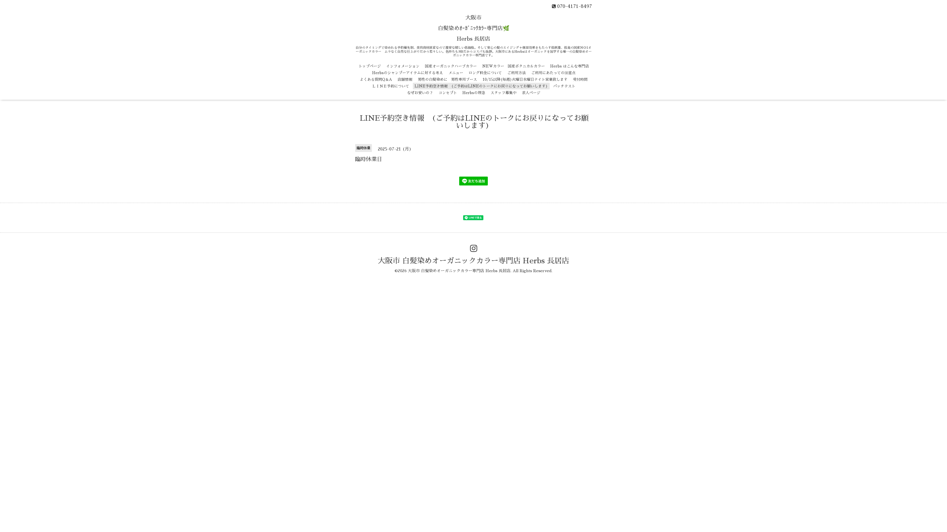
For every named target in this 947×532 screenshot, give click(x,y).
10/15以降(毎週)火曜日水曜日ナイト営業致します (524, 79)
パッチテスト (564, 86)
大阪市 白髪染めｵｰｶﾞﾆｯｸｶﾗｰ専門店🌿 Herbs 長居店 (474, 28)
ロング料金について (485, 73)
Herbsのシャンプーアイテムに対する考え (407, 73)
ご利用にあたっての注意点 (553, 73)
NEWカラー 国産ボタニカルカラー (513, 66)
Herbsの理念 (473, 93)
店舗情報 (405, 79)
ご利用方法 (516, 73)
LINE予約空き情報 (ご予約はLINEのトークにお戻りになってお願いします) (481, 86)
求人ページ (531, 93)
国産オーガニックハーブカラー (451, 66)
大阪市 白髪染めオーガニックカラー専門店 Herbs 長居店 (473, 261)
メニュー (455, 73)
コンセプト (447, 93)
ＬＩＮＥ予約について (390, 86)
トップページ (370, 66)
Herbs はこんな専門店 (569, 66)
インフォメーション (402, 66)
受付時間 (580, 79)
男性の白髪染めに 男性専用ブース (447, 79)
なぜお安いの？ (420, 93)
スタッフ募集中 (503, 93)
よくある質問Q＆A (376, 79)
